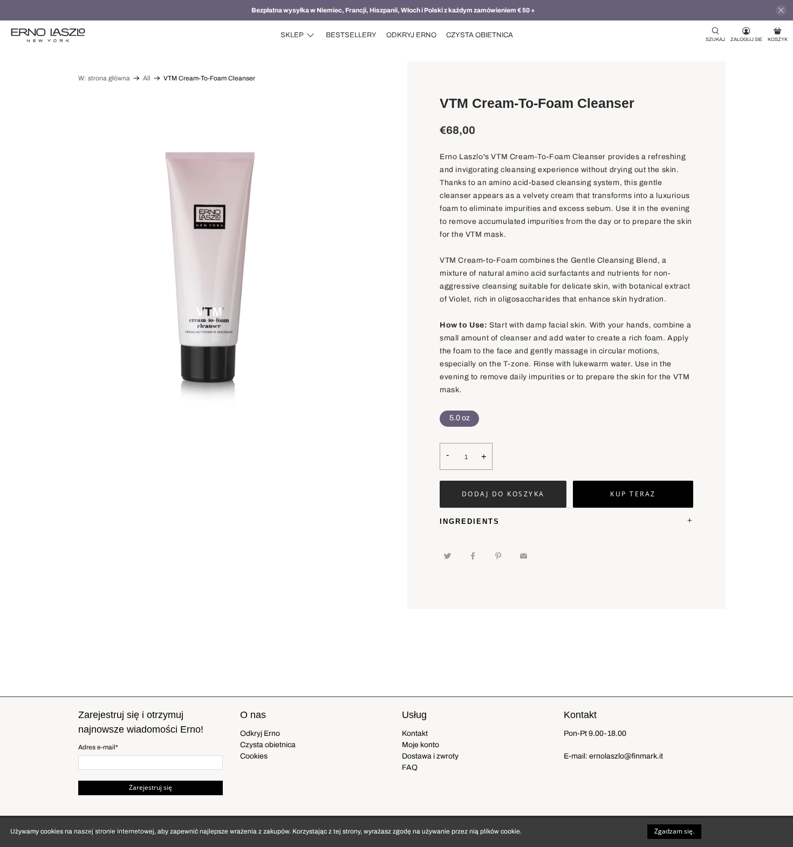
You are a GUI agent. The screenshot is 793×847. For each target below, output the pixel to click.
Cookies (254, 756)
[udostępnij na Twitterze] (450, 555)
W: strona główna (104, 78)
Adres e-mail (98, 747)
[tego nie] (526, 555)
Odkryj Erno (411, 35)
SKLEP (292, 35)
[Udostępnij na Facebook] (475, 555)
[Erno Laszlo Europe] (48, 35)
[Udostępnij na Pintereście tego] (500, 555)
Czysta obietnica (268, 745)
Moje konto (420, 745)
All (147, 78)
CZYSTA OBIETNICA (479, 35)
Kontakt (415, 733)
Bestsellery (351, 35)
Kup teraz (633, 493)
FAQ (410, 767)
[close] (781, 10)
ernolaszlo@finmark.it (626, 756)
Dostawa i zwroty (430, 756)
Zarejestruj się (150, 787)
